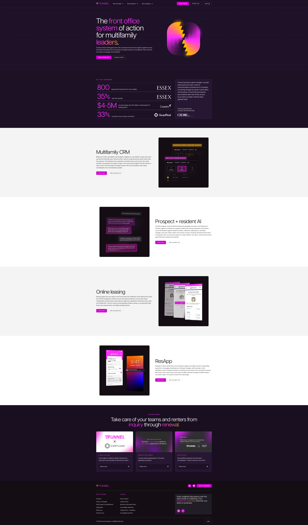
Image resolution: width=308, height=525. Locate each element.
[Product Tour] (195, 3)
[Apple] (183, 510)
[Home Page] (102, 3)
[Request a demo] (119, 57)
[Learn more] (101, 173)
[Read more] (114, 451)
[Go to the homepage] (102, 486)
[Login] (207, 3)
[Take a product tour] (103, 57)
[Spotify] (178, 510)
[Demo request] (183, 3)
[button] (118, 3)
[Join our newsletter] (204, 485)
